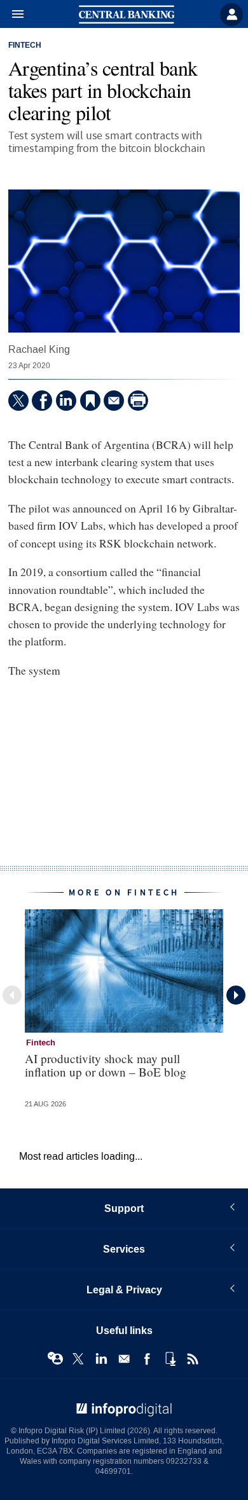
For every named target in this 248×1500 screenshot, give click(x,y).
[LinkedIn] (66, 400)
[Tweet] (18, 400)
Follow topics (55, 1358)
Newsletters (124, 1358)
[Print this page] (138, 400)
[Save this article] (90, 400)
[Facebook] (42, 400)
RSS (192, 1358)
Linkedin (101, 1358)
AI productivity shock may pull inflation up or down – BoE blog (105, 1065)
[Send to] (114, 400)
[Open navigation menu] (12, 15)
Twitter (78, 1358)
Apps (169, 1358)
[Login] (231, 14)
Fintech (24, 46)
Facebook (147, 1358)
